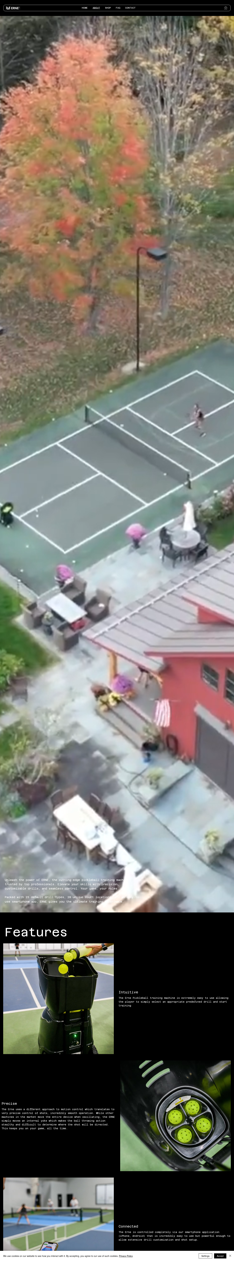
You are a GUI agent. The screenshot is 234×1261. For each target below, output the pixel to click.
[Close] (230, 1255)
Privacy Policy (126, 1255)
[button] (225, 8)
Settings (205, 1255)
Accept (220, 1255)
